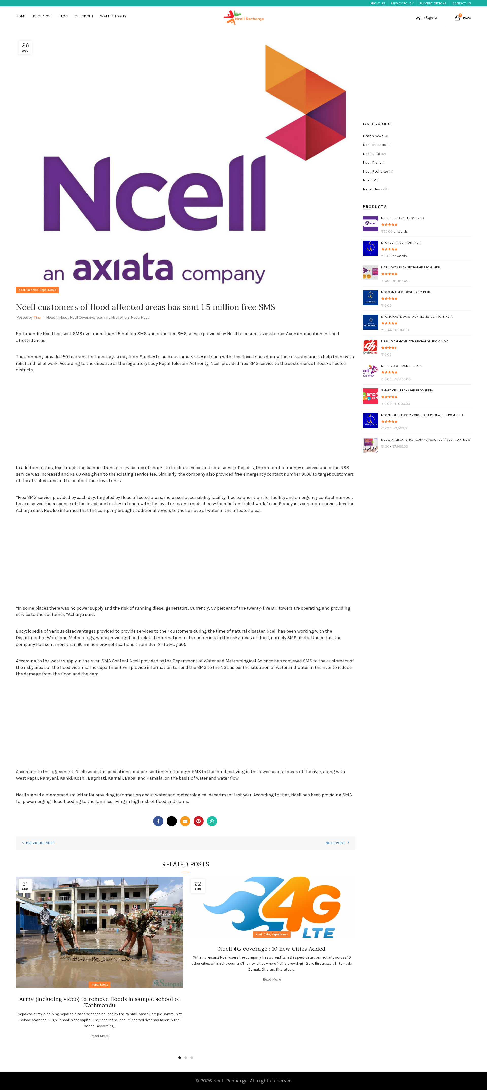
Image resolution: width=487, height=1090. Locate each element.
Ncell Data (262, 934)
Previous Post (40, 843)
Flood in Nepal (57, 317)
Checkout (84, 16)
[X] (172, 821)
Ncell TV (369, 180)
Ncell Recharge (375, 171)
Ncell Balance (28, 290)
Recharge (42, 16)
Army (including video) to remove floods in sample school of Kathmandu (99, 1002)
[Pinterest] (199, 821)
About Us (377, 3)
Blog (63, 16)
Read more (100, 1036)
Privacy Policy (402, 3)
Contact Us (461, 3)
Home (21, 16)
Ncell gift (103, 317)
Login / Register (426, 18)
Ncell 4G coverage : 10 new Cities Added (272, 948)
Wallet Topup (113, 16)
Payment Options (433, 3)
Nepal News (47, 290)
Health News (373, 136)
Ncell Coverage (82, 317)
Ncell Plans (372, 162)
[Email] (185, 821)
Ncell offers (120, 317)
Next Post (335, 843)
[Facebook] (158, 821)
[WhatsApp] (212, 821)
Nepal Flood (140, 317)
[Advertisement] (185, 419)
